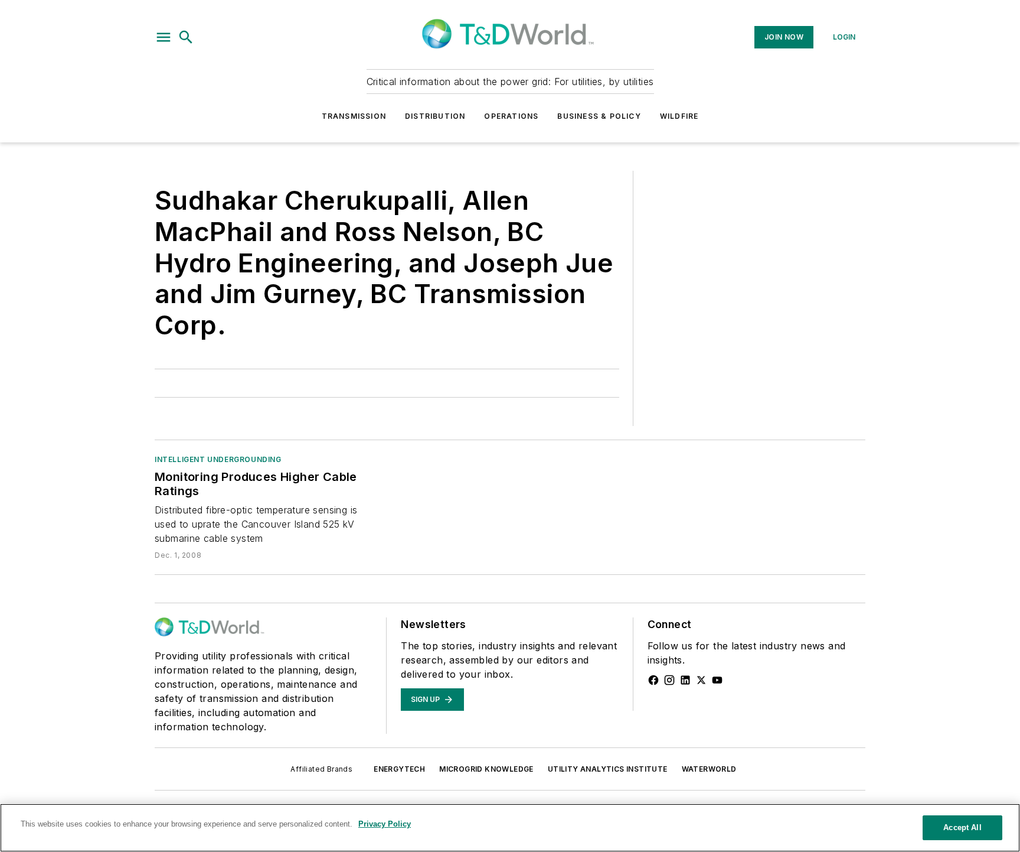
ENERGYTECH (399, 769)
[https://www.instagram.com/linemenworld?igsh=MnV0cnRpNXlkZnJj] (669, 680)
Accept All (962, 827)
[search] (186, 37)
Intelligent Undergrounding (218, 459)
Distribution (435, 116)
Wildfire (679, 116)
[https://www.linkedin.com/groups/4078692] (685, 680)
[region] (510, 828)
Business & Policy (598, 116)
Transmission (354, 116)
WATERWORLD (709, 769)
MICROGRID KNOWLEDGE (486, 769)
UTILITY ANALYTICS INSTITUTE (608, 769)
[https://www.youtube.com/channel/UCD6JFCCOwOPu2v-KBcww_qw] (717, 680)
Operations (511, 116)
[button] (163, 37)
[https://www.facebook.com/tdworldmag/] (653, 680)
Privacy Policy (384, 824)
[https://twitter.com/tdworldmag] (701, 680)
